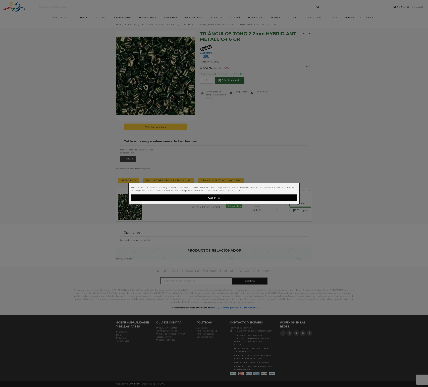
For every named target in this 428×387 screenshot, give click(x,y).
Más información (216, 190)
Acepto (214, 197)
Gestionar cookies (234, 190)
